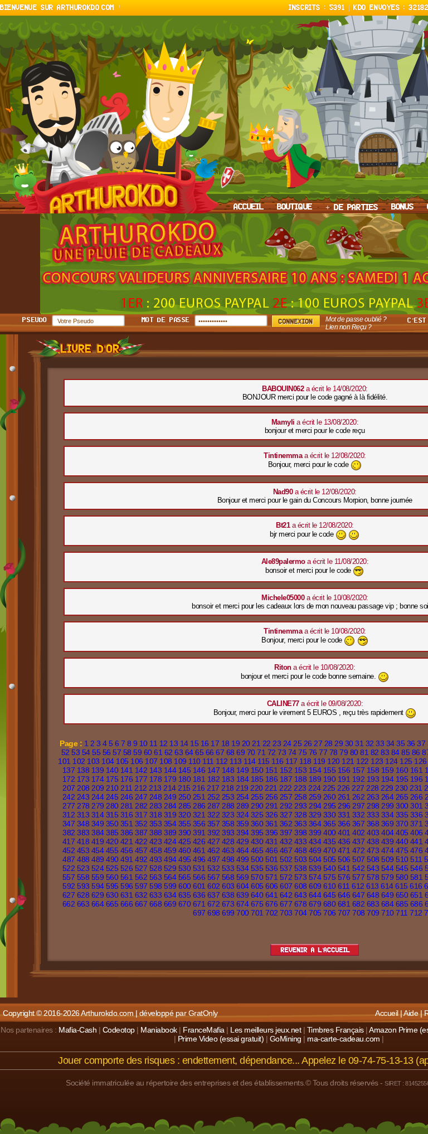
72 (272, 752)
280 (112, 805)
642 (286, 894)
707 (344, 912)
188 (300, 779)
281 (126, 805)
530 (184, 868)
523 (83, 868)
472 (358, 850)
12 (163, 743)
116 (277, 761)
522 (68, 868)
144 (170, 770)
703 (286, 912)
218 (227, 787)
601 (199, 886)
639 (242, 894)
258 (300, 796)
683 (373, 903)
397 (286, 832)
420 (112, 841)
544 (387, 868)
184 (242, 779)
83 (385, 752)
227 (358, 787)
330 (329, 814)
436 (344, 841)
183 (228, 779)
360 (257, 823)
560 (112, 877)
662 (68, 903)
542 (358, 868)
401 (344, 832)
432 (286, 841)
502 (286, 859)
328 (300, 814)
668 (155, 903)
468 (300, 850)
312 (68, 814)
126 (420, 761)
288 (228, 805)
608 (300, 886)
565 (184, 877)
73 (282, 752)
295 (329, 805)
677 (286, 903)
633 (155, 894)
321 (199, 814)
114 (250, 761)
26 (308, 743)
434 (315, 841)
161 (416, 770)
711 (402, 912)
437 (358, 841)
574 (315, 877)
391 (199, 832)
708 (358, 912)
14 (184, 743)
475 (402, 850)
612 (358, 886)
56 (107, 752)
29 (338, 743)
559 (97, 877)
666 (126, 903)
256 (271, 796)
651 (416, 894)
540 (329, 868)
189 (315, 779)
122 (362, 761)
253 (228, 796)
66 (210, 752)
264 (387, 796)
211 (126, 787)
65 (199, 752)
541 (344, 868)
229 (387, 787)
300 (402, 805)
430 (257, 841)
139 (97, 770)
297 (358, 805)
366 (344, 823)
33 (380, 743)
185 (257, 779)
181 (199, 779)
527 (141, 868)
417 (68, 841)
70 (251, 752)
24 (287, 743)
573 (300, 877)
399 (315, 832)
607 (286, 886)
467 (286, 850)
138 (83, 770)
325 (257, 814)
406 (416, 832)
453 (83, 850)
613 (372, 886)
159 (387, 770)
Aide (410, 1013)
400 (329, 832)
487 (68, 859)
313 (83, 814)
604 (242, 886)
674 (242, 903)
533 (228, 868)
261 (344, 796)
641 (271, 894)
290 (257, 805)
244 (97, 796)
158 (373, 770)
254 (242, 796)
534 (242, 868)
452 (68, 850)
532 (213, 868)
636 (199, 894)
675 (257, 903)
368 (373, 823)
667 (141, 903)
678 (300, 903)
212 (140, 787)
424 (170, 841)
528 (155, 868)
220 (256, 787)
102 (78, 761)
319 (170, 814)
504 (315, 859)
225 (329, 787)
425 (184, 841)
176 (126, 779)
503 (300, 859)
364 (315, 823)
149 (242, 770)
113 (236, 761)
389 (170, 832)
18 (225, 743)
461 (199, 850)
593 (83, 886)
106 (136, 761)
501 (271, 859)
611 (344, 886)
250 (184, 796)
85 (405, 752)
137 (68, 770)
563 (155, 877)
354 (170, 823)
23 (277, 743)
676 (271, 903)
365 (329, 823)
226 (343, 787)
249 (170, 796)
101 (64, 761)
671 (199, 903)
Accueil (386, 1013)
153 (300, 770)
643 (300, 894)
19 (235, 743)
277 (68, 805)
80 (354, 752)
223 (300, 787)
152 (286, 770)
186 (271, 779)
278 (83, 805)
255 (257, 796)
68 (230, 752)
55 (96, 752)
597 (141, 886)
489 (97, 859)
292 (286, 805)
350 (112, 823)
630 (112, 894)
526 (126, 868)
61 (158, 752)
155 (329, 770)
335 (402, 814)
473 (373, 850)
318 (155, 814)
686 (416, 903)
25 (297, 743)
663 (83, 903)
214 (169, 787)
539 (315, 868)
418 (83, 841)
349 (97, 823)
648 (373, 894)
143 (155, 770)
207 (68, 787)
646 (344, 894)
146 (199, 770)
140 (112, 770)
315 (112, 814)
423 (155, 841)
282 (141, 805)
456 (126, 850)
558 (83, 877)
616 (416, 886)
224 (314, 787)
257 (286, 796)
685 (402, 903)
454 (97, 850)
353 (155, 823)
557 (68, 877)
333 (373, 814)
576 (344, 877)
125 (406, 761)
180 (184, 779)
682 (358, 903)
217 (213, 787)
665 (112, 903)
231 (416, 787)
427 (213, 841)
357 (213, 823)
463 (228, 850)
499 (242, 859)
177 (141, 779)
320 (184, 814)
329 (315, 814)
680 (329, 903)
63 (178, 752)
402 (358, 832)
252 (213, 796)
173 (83, 779)
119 (319, 761)
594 (97, 886)
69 (240, 752)
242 (68, 796)
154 (315, 770)
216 (198, 787)
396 (271, 832)
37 (421, 743)
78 (333, 752)
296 (344, 805)
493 (155, 859)
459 (170, 850)
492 (141, 859)
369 (387, 823)
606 (271, 886)
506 (344, 859)
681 (344, 903)
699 (228, 912)
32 (370, 743)
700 (242, 912)
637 (213, 894)
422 (141, 841)
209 (97, 787)
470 (329, 850)
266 (416, 796)
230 (401, 787)
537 (286, 868)
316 (126, 814)
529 (170, 868)
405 (402, 832)
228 (372, 787)
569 (242, 877)
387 (141, 832)
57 (117, 752)
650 (402, 894)
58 (127, 752)
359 (242, 823)
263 (373, 796)
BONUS (402, 207)
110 (194, 761)
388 (155, 832)
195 (402, 779)
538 (300, 868)
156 (344, 770)
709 (373, 912)
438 (373, 841)
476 (416, 850)
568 (228, 877)
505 (329, 859)
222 (285, 787)
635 (184, 894)
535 (257, 868)
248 (155, 796)
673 (228, 903)
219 (242, 787)
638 (228, 894)
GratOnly (203, 1013)
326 (271, 814)
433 (300, 841)
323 (228, 814)
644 (315, 894)
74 (292, 752)
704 (300, 912)
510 (402, 859)
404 (387, 832)
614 (387, 886)
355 (184, 823)
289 (242, 805)
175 (112, 779)
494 (170, 859)
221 (271, 787)
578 (373, 877)
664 (97, 903)
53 (75, 752)
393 (228, 832)
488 (83, 859)
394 (242, 832)
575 (329, 877)
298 (373, 805)
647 (358, 894)
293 (300, 805)
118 (305, 761)
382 (68, 832)
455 (112, 850)
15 (194, 743)
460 (184, 850)
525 (112, 868)
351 (126, 823)
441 (416, 841)
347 (68, 823)
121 (348, 761)
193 (373, 779)
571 (271, 877)
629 (97, 894)
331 (344, 814)
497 (213, 859)
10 (143, 743)
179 (170, 779)
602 (213, 886)
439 (387, 841)
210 (112, 787)
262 (358, 796)
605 (257, 886)
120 (333, 761)
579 (387, 877)
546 (416, 868)
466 (271, 850)
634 (170, 894)
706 (329, 912)
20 (246, 743)
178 (155, 779)
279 (97, 805)
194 (387, 779)
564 (170, 877)
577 (358, 877)
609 (315, 886)
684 (387, 903)
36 (411, 743)
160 (402, 770)
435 (329, 841)
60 (148, 752)
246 (126, 796)
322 (213, 814)
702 (271, 912)
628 (83, 894)
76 (313, 752)
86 (416, 752)
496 (199, 859)
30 (349, 743)
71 (261, 752)
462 (213, 850)
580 (402, 877)
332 (358, 814)
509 (387, 859)
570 (257, 877)
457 (141, 850)
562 (141, 877)
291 (271, 805)
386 (126, 832)
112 (222, 761)
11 (153, 743)
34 (390, 743)
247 (141, 796)
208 (83, 787)
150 (257, 770)
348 (83, 823)
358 (228, 823)
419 (97, 841)
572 (286, 877)
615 (401, 886)
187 (286, 779)
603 (228, 886)
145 (184, 770)
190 (329, 779)
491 (126, 859)
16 (205, 743)
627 (68, 894)
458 (155, 850)
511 (416, 859)
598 (155, 886)
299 (387, 805)
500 (257, 859)
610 (329, 886)
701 (257, 912)
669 (170, 903)
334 (387, 814)
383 (83, 832)
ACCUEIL (249, 207)
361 (271, 823)
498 (228, 859)
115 (263, 761)
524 (97, 868)
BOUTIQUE (294, 207)
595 (112, 886)
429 (242, 841)
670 (184, 903)
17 (215, 743)
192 (358, 779)
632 (141, 894)
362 (286, 823)
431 (271, 841)
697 (199, 912)
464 (242, 850)
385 (112, 832)
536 (271, 868)
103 (93, 761)
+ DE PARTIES (351, 208)
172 (68, 779)
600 (184, 886)
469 (315, 850)
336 (416, 814)
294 (315, 805)
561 (126, 877)
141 (126, 770)
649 (387, 894)
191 (344, 779)
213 (155, 787)
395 (257, 832)
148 (228, 770)
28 (328, 743)
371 (416, 823)
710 (387, 912)
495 (184, 859)
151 (271, 770)
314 (97, 814)
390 (184, 832)
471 (344, 850)
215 (184, 787)
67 (220, 752)
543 (373, 868)
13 (173, 743)
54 (86, 752)
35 (400, 743)
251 (199, 796)
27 (318, 743)
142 (141, 770)
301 (416, 805)
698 (213, 912)
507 (358, 859)
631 (126, 894)
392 (213, 832)
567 (213, 877)
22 (266, 743)
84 (395, 752)
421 (126, 841)
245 (112, 796)
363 (300, 823)
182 (213, 779)
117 (291, 761)
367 (358, 823)
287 (213, 805)
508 (373, 859)
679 (315, 903)
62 (168, 752)
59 (137, 752)
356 (199, 823)
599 (170, 886)
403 (373, 832)
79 (343, 752)
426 (199, 841)
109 (180, 761)
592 (68, 886)
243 (83, 796)
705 (315, 912)
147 (213, 770)
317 (141, 814)
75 (302, 752)
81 (364, 752)
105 (122, 761)
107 (151, 761)
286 (199, 805)
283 (155, 805)
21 (256, 743)
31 (359, 743)
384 (97, 832)
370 (402, 823)
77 (323, 752)
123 (377, 761)
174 (97, 779)
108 (165, 761)
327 (286, 814)
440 (402, 841)
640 (257, 894)
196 (416, 779)
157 (358, 770)
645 (329, 894)
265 (402, 796)
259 (315, 796)
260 (329, 796)
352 (141, 823)
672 (213, 903)
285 (184, 805)
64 (189, 752)
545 (402, 868)
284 (170, 805)
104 (107, 761)
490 (112, 859)
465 (257, 850)
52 (65, 752)
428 (228, 841)
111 (208, 761)
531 (199, 868)
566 (199, 877)
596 (126, 886)
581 (416, 877)
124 (391, 761)
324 (242, 814)
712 (416, 912)
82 (375, 752)
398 (300, 832)
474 (387, 850)
